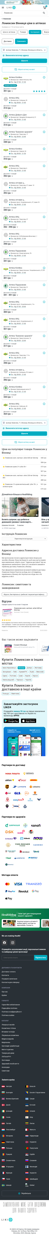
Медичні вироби (8, 1039)
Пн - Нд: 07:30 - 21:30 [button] (18, 82)
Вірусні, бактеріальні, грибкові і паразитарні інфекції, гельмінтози (24, 595)
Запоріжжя (7, 672)
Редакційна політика (9, 1008)
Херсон (35, 676)
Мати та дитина (7, 1049)
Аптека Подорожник (44, 284)
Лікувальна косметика (10, 1035)
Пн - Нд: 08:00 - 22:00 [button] (18, 137)
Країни (4, 995)
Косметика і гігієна (9, 1028)
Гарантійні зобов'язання (11, 1005)
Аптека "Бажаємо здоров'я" (44, 132)
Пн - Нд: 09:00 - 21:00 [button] (18, 119)
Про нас (5, 992)
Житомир (38, 668)
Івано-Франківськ (9, 668)
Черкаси (19, 680)
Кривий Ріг (23, 672)
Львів (32, 672)
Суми (21, 676)
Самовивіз (21, 41)
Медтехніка (6, 1042)
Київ (15, 672)
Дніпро (29, 668)
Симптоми (5, 1071)
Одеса (5, 676)
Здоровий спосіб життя (10, 1064)
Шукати (44, 13)
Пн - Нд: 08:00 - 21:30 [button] (18, 153)
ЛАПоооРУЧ (6, 1057)
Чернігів (28, 680)
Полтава (13, 676)
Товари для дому (8, 1053)
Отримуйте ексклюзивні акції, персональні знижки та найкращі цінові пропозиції (24, 950)
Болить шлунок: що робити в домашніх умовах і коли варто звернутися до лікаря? (16, 520)
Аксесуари (6, 1067)
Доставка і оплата (8, 972)
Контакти (5, 975)
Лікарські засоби (8, 1025)
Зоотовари (6, 1060)
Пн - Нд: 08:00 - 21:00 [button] (18, 103)
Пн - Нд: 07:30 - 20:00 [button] (18, 307)
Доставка (8, 41)
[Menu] (3, 7)
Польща (6, 694)
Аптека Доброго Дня (44, 114)
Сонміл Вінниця (20, 645)
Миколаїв (40, 672)
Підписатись (40, 957)
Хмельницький (8, 680)
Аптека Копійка (44, 77)
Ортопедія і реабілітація (10, 1046)
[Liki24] (7, 1220)
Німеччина (15, 694)
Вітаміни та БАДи (8, 1032)
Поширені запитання (9, 979)
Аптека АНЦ (44, 166)
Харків (27, 676)
